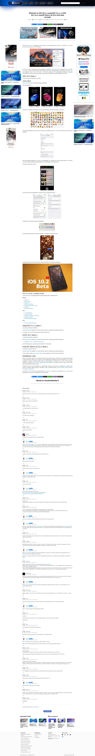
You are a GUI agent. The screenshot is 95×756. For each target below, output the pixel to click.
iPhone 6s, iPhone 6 (29, 304)
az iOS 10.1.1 (30, 45)
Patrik (24, 552)
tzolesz (24, 526)
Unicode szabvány (40, 526)
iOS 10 (50, 19)
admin (27, 515)
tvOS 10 (58, 19)
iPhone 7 (26, 299)
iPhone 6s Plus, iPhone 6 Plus (31, 305)
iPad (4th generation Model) (30, 318)
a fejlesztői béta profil (55, 69)
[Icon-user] (84, 3)
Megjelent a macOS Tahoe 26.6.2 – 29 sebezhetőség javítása (33, 724)
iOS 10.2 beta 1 (27, 82)
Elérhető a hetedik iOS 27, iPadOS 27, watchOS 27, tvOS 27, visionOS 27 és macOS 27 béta (83, 116)
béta (48, 19)
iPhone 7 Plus (27, 301)
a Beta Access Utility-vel (38, 353)
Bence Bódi (25, 643)
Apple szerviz (50, 3)
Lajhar (24, 461)
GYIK (36, 3)
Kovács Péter (25, 584)
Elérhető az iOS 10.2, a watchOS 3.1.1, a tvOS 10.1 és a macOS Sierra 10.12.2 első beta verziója (47, 15)
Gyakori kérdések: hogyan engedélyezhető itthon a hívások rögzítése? (70, 725)
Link (23, 395)
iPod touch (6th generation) (30, 322)
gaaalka (24, 685)
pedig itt (41, 372)
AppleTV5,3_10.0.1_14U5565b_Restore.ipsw (34, 341)
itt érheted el (47, 371)
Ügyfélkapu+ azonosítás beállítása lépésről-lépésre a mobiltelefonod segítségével (61, 725)
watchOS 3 (62, 19)
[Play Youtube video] (47, 278)
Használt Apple (42, 3)
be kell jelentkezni (35, 706)
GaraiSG (40, 444)
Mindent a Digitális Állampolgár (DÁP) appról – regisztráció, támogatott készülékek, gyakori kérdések (52, 726)
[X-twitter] (65, 735)
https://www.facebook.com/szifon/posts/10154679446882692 (34, 492)
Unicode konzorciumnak (67, 526)
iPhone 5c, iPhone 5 (29, 308)
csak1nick (25, 444)
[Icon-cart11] (81, 3)
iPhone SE (27, 302)
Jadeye (27, 441)
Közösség (31, 3)
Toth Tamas (35, 444)
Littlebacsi (30, 444)
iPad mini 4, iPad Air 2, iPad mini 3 (32, 315)
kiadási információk (27, 330)
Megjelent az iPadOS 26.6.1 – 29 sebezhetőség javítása (10, 96)
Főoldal (25, 3)
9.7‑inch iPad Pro (28, 312)
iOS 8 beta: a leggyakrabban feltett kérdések (43, 362)
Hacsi (24, 491)
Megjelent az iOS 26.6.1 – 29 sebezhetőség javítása (9, 110)
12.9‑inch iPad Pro (28, 314)
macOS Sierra (54, 19)
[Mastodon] (70, 735)
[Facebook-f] (62, 735)
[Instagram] (67, 735)
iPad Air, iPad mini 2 (29, 317)
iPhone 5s (27, 307)
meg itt (64, 371)
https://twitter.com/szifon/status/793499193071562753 (33, 493)
